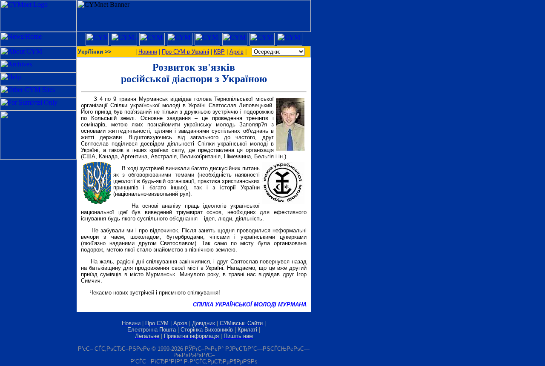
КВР (219, 52)
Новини (147, 52)
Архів (236, 52)
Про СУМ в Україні (185, 52)
